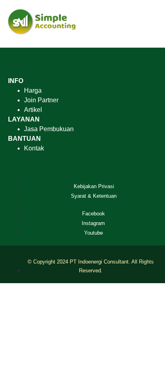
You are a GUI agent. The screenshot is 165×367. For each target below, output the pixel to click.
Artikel (33, 109)
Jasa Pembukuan (49, 129)
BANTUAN (24, 138)
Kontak (34, 148)
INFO (15, 80)
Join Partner (41, 100)
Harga (33, 90)
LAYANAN (24, 119)
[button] (153, 23)
